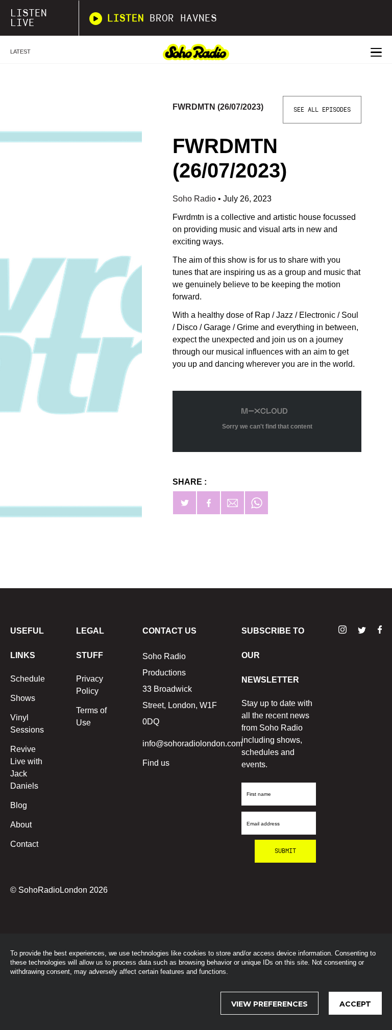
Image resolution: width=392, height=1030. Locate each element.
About (21, 824)
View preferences (269, 1004)
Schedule (27, 678)
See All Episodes (322, 110)
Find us (155, 763)
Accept (355, 1004)
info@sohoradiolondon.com (192, 743)
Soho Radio (195, 198)
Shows (22, 698)
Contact (24, 844)
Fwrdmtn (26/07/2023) (218, 107)
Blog (18, 805)
